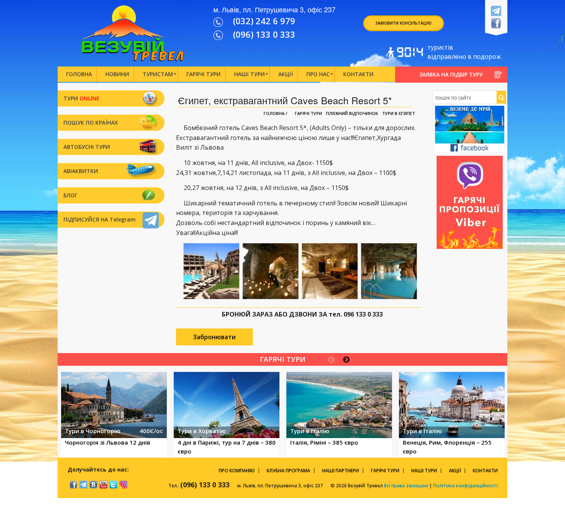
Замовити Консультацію (403, 23)
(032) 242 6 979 (264, 21)
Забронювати (214, 337)
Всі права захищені (405, 485)
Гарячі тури (308, 113)
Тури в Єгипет (398, 113)
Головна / (275, 113)
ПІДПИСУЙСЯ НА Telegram (99, 219)
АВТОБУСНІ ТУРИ (86, 146)
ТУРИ (81, 98)
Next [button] (346, 360)
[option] (114, 415)
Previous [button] (331, 360)
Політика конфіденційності (465, 485)
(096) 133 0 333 (264, 34)
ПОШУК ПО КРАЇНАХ (90, 122)
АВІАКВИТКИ (80, 171)
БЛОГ (70, 195)
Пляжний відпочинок (352, 113)
